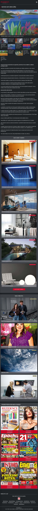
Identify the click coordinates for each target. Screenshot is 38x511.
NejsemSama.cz (21, 504)
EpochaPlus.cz (32, 501)
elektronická (9, 432)
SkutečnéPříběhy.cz (12, 501)
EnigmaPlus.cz (4, 502)
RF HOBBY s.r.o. (19, 507)
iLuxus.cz (21, 502)
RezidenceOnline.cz (26, 502)
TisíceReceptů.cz (11, 502)
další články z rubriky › (19, 289)
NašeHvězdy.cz (5, 501)
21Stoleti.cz (17, 502)
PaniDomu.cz (16, 504)
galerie (36, 10)
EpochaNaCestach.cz (19, 501)
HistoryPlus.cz (33, 502)
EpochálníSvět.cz (26, 501)
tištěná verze (9, 430)
